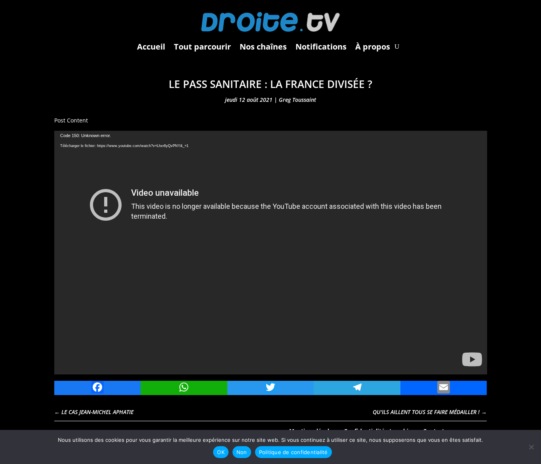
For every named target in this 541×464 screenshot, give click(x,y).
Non (241, 452)
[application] (270, 252)
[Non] (531, 447)
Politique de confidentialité (293, 452)
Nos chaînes (263, 46)
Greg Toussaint (297, 99)
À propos (372, 46)
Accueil (151, 46)
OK (221, 452)
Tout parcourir (202, 46)
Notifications (321, 46)
